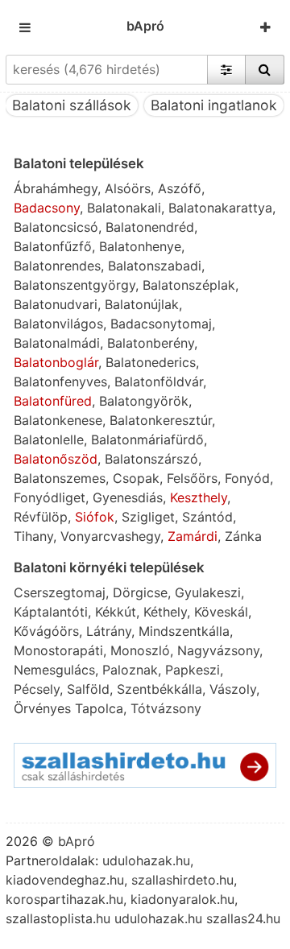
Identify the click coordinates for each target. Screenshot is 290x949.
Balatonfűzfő (53, 246)
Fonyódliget (49, 497)
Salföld (88, 689)
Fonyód (247, 478)
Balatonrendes (57, 266)
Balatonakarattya (220, 208)
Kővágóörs (46, 631)
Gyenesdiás (128, 497)
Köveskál (221, 612)
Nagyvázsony (218, 650)
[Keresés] (264, 69)
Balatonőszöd (55, 459)
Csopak (136, 478)
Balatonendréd (150, 227)
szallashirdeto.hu (182, 880)
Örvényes (42, 708)
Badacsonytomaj (161, 324)
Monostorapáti (58, 650)
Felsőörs (192, 478)
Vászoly (232, 689)
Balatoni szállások (71, 105)
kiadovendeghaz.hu (65, 880)
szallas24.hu (243, 918)
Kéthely (165, 612)
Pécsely (37, 689)
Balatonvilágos (58, 324)
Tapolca (99, 708)
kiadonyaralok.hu (182, 899)
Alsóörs (128, 188)
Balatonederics (151, 362)
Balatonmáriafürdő (147, 439)
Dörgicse (140, 592)
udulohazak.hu (146, 860)
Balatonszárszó (151, 459)
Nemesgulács (54, 670)
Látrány (108, 631)
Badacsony (47, 208)
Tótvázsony (165, 708)
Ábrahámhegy (55, 188)
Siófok (94, 517)
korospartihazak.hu (64, 899)
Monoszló (140, 650)
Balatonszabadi (154, 266)
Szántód (207, 517)
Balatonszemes (60, 478)
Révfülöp (41, 517)
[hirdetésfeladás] (265, 27)
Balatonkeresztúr (161, 420)
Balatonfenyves (60, 381)
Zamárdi (193, 536)
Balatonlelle (49, 439)
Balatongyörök (143, 401)
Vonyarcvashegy (110, 536)
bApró (145, 26)
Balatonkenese (58, 420)
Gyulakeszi (208, 592)
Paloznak (130, 670)
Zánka (243, 536)
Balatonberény (150, 343)
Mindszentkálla (184, 631)
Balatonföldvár (158, 381)
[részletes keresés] (226, 69)
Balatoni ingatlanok (214, 105)
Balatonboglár (56, 362)
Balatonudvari (55, 304)
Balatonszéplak (189, 285)
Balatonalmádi (57, 343)
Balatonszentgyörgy (74, 285)
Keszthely (198, 497)
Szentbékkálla (159, 689)
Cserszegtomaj (60, 592)
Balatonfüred (53, 401)
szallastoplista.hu (58, 918)
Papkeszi (192, 670)
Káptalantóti (51, 612)
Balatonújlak (142, 304)
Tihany (33, 536)
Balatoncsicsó (56, 227)
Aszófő (179, 188)
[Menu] (25, 27)
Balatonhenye (140, 246)
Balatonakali (124, 208)
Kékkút (115, 612)
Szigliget (148, 517)
